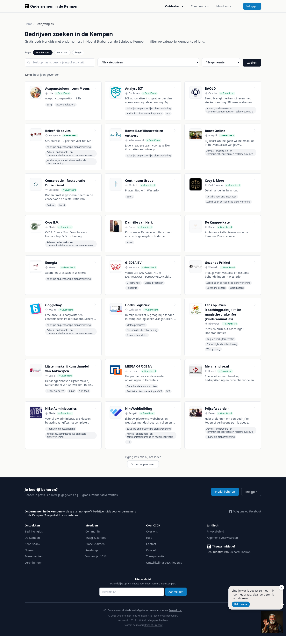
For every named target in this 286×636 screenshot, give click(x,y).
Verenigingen (33, 562)
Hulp (149, 538)
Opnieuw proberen (143, 464)
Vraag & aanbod (95, 538)
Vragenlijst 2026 (95, 556)
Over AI (151, 550)
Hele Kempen (42, 52)
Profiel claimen (95, 544)
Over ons (152, 531)
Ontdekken (172, 6)
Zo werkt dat (175, 610)
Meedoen (222, 6)
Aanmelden (175, 592)
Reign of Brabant (153, 625)
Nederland (62, 52)
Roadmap (91, 550)
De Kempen (32, 538)
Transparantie (155, 556)
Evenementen (34, 556)
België (78, 52)
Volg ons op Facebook (247, 511)
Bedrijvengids (34, 531)
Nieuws (29, 550)
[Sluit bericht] (281, 587)
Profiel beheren (225, 491)
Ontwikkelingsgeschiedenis (164, 562)
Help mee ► (240, 604)
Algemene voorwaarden (222, 538)
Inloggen (252, 6)
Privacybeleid (215, 531)
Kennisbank (32, 544)
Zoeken (252, 62)
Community (198, 6)
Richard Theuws (240, 552)
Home (28, 24)
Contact (151, 544)
